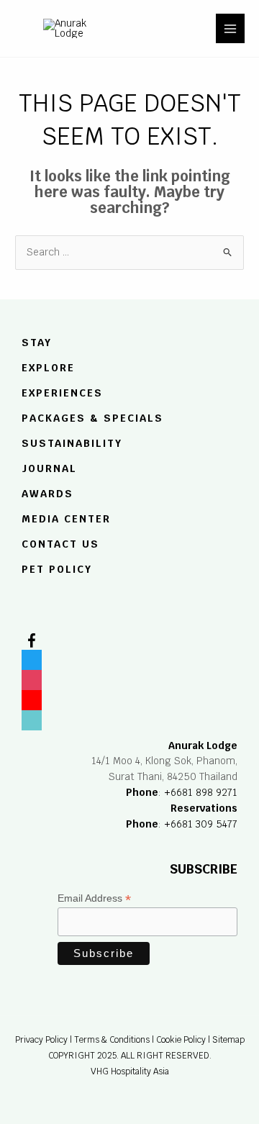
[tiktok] (32, 717)
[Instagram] (32, 677)
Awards (47, 493)
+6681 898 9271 (200, 792)
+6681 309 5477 (200, 823)
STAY (37, 343)
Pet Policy (57, 569)
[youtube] (32, 697)
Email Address (94, 898)
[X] (32, 657)
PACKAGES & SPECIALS (92, 418)
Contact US (60, 544)
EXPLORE (48, 368)
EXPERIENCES (62, 392)
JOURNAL (49, 468)
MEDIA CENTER (66, 518)
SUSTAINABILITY (72, 444)
